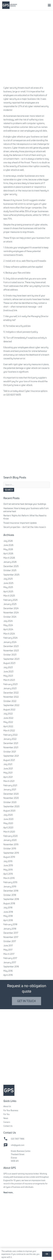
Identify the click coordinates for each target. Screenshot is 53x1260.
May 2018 (8, 915)
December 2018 (10, 890)
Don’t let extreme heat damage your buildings (24, 503)
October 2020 (9, 802)
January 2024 (9, 642)
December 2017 (10, 932)
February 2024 (10, 637)
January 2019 (9, 886)
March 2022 (9, 730)
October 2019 (9, 848)
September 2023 (11, 658)
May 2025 (8, 587)
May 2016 (8, 970)
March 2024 (9, 633)
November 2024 (11, 612)
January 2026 (10, 561)
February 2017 (10, 958)
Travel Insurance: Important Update (20, 522)
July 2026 (8, 540)
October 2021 (9, 751)
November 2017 (10, 937)
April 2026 (8, 553)
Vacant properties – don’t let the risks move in (24, 527)
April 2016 (8, 974)
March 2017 (8, 954)
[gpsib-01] (9, 5)
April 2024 (8, 629)
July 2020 (8, 814)
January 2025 (10, 604)
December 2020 (11, 793)
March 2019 (9, 878)
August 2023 (9, 663)
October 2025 (9, 570)
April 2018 (8, 920)
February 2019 (10, 882)
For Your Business (10, 1110)
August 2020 (9, 810)
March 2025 (9, 595)
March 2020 (9, 831)
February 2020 (10, 835)
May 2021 (8, 772)
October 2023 (9, 654)
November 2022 (11, 696)
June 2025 (8, 583)
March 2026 (9, 557)
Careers (6, 1122)
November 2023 (11, 650)
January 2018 (9, 928)
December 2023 (11, 646)
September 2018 (11, 899)
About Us (7, 1106)
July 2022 (8, 713)
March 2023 (9, 679)
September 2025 (11, 574)
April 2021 (8, 776)
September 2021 (11, 755)
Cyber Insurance (32, 390)
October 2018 (9, 894)
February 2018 (10, 924)
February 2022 (10, 734)
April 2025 (8, 591)
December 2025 (11, 566)
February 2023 (10, 684)
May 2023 (8, 675)
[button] (49, 5)
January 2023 (9, 688)
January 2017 (9, 962)
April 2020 (8, 827)
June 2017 (8, 945)
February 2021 (10, 785)
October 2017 (9, 941)
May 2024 (8, 625)
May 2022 (8, 722)
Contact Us (7, 1126)
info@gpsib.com (17, 1145)
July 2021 (7, 764)
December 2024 (11, 608)
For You (6, 1114)
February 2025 (10, 599)
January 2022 (9, 738)
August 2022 (9, 709)
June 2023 (8, 671)
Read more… (8, 1192)
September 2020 (11, 806)
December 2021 (10, 743)
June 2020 (8, 819)
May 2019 (8, 869)
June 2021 (8, 768)
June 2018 (8, 911)
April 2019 (8, 873)
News (5, 1118)
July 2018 (7, 907)
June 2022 (8, 717)
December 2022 (11, 692)
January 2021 (9, 789)
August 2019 (9, 856)
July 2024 (8, 620)
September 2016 (11, 966)
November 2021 (10, 747)
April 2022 (8, 726)
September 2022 (11, 705)
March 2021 (8, 781)
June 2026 (8, 545)
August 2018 (9, 903)
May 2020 (8, 823)
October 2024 (9, 616)
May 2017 (8, 949)
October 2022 (9, 701)
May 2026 (8, 549)
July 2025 (8, 578)
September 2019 (11, 852)
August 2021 (9, 760)
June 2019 (8, 865)
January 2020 (10, 840)
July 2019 (7, 861)
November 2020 (11, 797)
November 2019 (10, 844)
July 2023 (8, 667)
